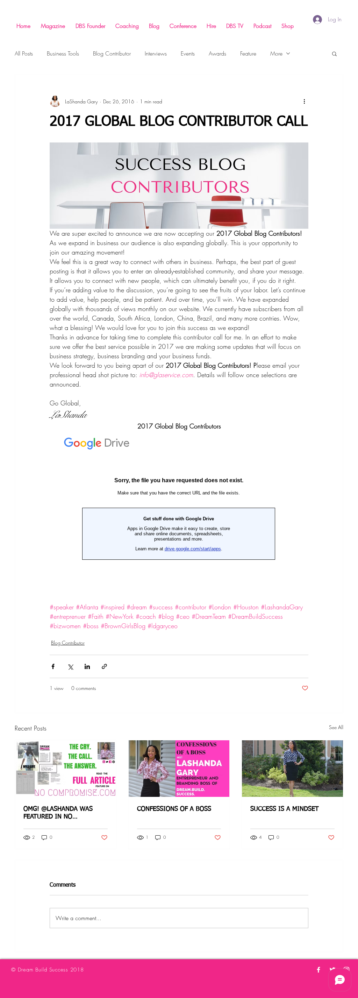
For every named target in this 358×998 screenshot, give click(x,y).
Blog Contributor (112, 53)
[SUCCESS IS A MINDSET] (292, 768)
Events (188, 53)
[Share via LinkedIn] (87, 666)
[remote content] (179, 516)
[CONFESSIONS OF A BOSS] (179, 768)
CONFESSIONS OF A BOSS (174, 809)
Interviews (156, 53)
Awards (217, 53)
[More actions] (304, 101)
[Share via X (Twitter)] (70, 666)
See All (336, 727)
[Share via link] (104, 666)
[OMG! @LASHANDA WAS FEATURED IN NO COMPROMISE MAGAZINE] (65, 768)
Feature (248, 53)
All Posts (24, 53)
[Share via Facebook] (53, 666)
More (276, 53)
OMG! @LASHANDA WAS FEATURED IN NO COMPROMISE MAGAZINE (59, 813)
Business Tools (63, 53)
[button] (334, 53)
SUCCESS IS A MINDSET (284, 809)
